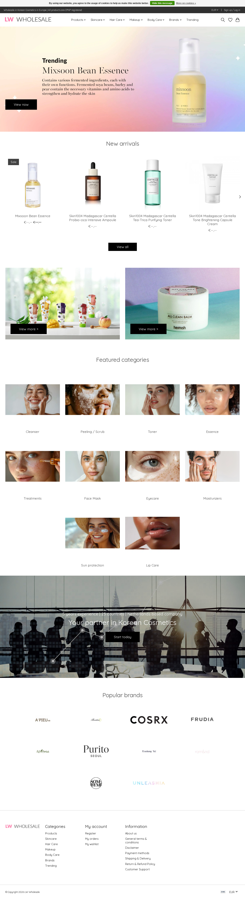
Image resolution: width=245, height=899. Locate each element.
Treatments (33, 498)
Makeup (50, 849)
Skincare (51, 839)
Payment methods (137, 853)
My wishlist (92, 844)
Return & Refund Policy (140, 864)
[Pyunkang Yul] (149, 752)
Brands (50, 860)
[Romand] (202, 752)
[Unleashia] (149, 783)
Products (51, 833)
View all (122, 247)
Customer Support (137, 869)
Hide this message (162, 3)
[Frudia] (202, 720)
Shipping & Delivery (138, 858)
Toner (152, 431)
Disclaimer (132, 848)
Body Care (52, 855)
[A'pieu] (43, 720)
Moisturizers (212, 498)
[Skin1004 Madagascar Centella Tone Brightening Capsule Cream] (212, 183)
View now (21, 104)
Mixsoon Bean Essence (32, 216)
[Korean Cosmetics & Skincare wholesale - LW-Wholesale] (28, 20)
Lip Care (152, 565)
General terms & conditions (136, 840)
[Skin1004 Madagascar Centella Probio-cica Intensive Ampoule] (92, 183)
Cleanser (32, 431)
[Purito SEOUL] (96, 752)
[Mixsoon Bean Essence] (32, 183)
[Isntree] (43, 752)
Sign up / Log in (232, 10)
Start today (122, 637)
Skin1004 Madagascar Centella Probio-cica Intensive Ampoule (92, 218)
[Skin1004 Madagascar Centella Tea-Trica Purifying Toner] (152, 183)
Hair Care (51, 844)
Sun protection (92, 565)
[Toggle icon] (222, 19)
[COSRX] (149, 720)
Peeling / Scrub (93, 431)
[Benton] (96, 720)
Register (90, 833)
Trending (192, 20)
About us (131, 833)
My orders (92, 839)
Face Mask (92, 498)
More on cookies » (186, 3)
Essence (212, 431)
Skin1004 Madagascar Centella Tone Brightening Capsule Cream (212, 220)
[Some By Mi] (96, 783)
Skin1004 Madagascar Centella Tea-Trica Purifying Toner (152, 218)
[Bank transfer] (222, 892)
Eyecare (152, 498)
